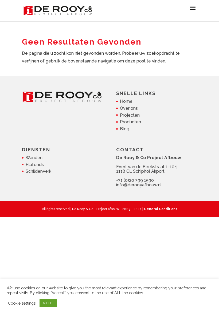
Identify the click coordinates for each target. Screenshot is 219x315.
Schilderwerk (38, 171)
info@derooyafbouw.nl (139, 184)
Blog (124, 128)
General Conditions (160, 209)
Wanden (34, 157)
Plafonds (35, 164)
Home (126, 101)
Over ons (129, 108)
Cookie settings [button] (22, 303)
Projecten (130, 115)
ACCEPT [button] (48, 303)
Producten (130, 121)
